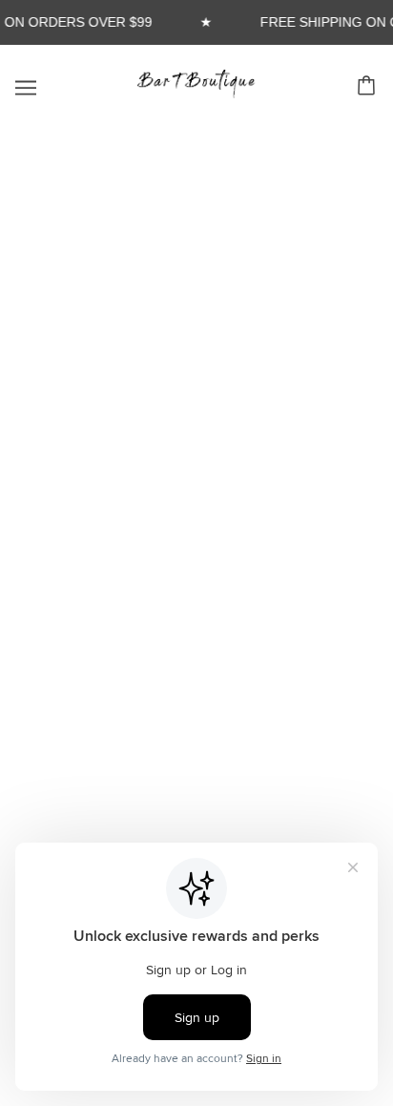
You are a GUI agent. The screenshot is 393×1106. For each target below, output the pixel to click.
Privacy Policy (196, 628)
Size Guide (196, 570)
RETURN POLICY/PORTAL (197, 540)
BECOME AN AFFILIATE (197, 512)
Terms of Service (197, 657)
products (222, 356)
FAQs (196, 482)
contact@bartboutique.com (283, 793)
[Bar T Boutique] (196, 93)
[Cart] (369, 85)
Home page (209, 335)
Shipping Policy (196, 599)
